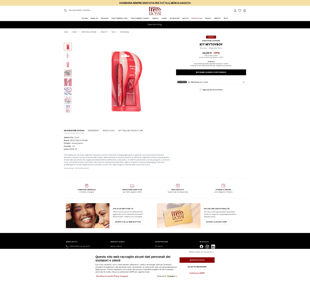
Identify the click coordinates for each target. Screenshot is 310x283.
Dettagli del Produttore (130, 131)
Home (66, 32)
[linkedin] (214, 246)
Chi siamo (159, 246)
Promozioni (196, 18)
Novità (185, 18)
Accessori (174, 18)
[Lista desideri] (239, 10)
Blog (226, 18)
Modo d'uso (109, 131)
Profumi (104, 18)
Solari (85, 18)
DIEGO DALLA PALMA (88, 32)
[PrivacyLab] (171, 276)
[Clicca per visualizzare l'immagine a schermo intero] (124, 81)
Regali (208, 18)
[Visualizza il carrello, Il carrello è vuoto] (244, 10)
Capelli (155, 18)
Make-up (94, 18)
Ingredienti (93, 131)
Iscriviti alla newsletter (128, 222)
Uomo (164, 18)
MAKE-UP (104, 32)
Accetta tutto (197, 260)
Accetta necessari (197, 267)
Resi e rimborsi (116, 246)
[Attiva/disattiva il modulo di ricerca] (65, 10)
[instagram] (208, 246)
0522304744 (79, 246)
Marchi (217, 18)
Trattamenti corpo (140, 18)
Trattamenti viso (119, 18)
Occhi (114, 32)
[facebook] (202, 246)
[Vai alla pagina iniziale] (155, 10)
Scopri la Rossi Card (216, 222)
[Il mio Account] (235, 10)
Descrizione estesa (74, 131)
